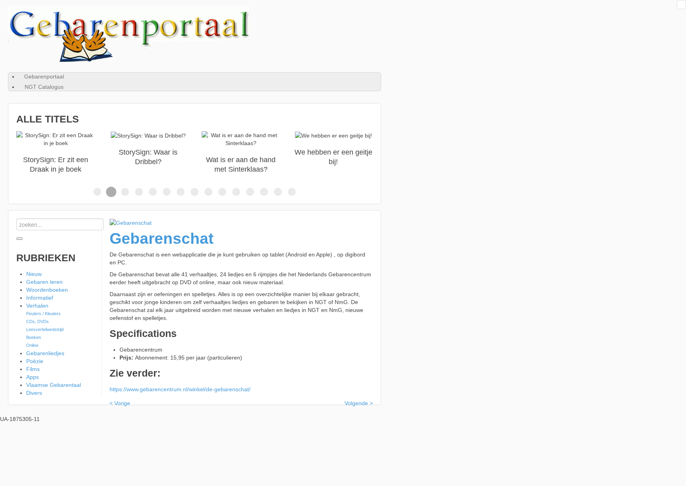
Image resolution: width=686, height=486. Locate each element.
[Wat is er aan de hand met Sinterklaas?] (241, 152)
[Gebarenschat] (131, 222)
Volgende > (359, 403)
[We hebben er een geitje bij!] (333, 152)
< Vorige (120, 403)
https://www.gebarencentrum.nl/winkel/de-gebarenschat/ (180, 389)
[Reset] (19, 238)
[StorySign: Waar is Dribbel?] (148, 152)
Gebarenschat (162, 238)
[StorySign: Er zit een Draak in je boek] (55, 152)
